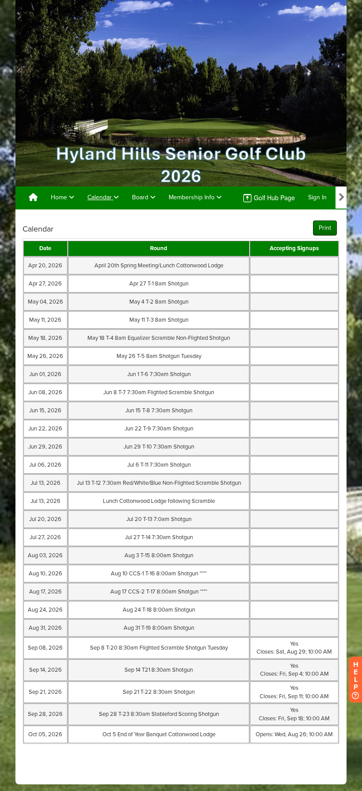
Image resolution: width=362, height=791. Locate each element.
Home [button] (60, 197)
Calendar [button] (100, 197)
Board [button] (141, 197)
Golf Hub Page (273, 197)
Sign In (317, 197)
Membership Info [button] (192, 197)
